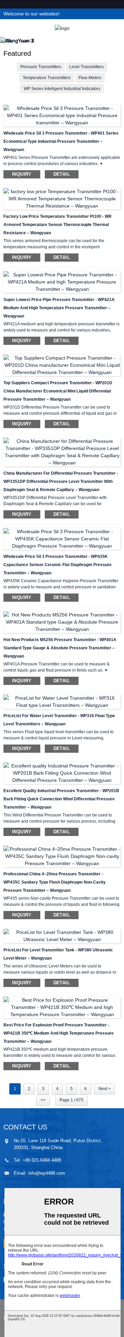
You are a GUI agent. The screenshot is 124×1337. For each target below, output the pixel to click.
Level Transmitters (86, 66)
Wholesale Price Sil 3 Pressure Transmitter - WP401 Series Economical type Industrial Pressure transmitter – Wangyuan (60, 141)
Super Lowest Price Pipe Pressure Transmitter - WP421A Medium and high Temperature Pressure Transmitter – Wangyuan (59, 307)
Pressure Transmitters (40, 66)
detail (61, 174)
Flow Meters (90, 77)
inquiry (22, 174)
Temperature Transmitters (47, 77)
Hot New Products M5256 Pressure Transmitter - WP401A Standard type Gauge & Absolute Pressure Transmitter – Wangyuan (59, 648)
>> (43, 1100)
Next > (105, 1088)
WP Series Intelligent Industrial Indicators (62, 88)
